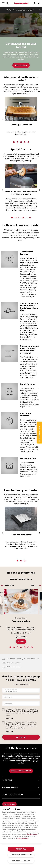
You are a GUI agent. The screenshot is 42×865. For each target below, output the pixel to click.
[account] (34, 3)
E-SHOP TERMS (10, 787)
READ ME (21, 642)
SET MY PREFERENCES (21, 860)
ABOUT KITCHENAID (12, 794)
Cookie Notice (32, 834)
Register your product (21, 771)
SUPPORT (7, 780)
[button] (2, 119)
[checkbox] (3, 709)
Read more (9, 718)
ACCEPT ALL (21, 849)
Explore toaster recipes (21, 579)
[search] (7, 3)
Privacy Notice (23, 839)
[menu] (3, 3)
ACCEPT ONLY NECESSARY (21, 855)
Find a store (9, 804)
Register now (21, 65)
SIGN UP (22, 737)
